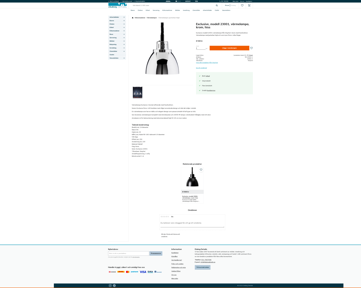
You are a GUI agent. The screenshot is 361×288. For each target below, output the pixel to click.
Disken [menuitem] (140, 10)
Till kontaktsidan (202, 267)
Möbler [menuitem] (177, 10)
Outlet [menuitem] (217, 10)
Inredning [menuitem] (186, 10)
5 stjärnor (168, 216)
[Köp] (229, 48)
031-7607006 (206, 260)
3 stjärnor (165, 216)
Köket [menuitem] (148, 10)
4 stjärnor (166, 216)
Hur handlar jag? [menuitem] (176, 260)
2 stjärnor (163, 216)
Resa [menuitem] (111, 34)
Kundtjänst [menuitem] (249, 1)
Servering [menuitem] (156, 10)
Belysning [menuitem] (113, 44)
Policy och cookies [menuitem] (177, 264)
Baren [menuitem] (133, 10)
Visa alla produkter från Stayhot (207, 63)
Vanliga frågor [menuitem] (175, 271)
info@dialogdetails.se (208, 262)
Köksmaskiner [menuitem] (167, 10)
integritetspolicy (136, 257)
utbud (208, 76)
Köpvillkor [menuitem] (174, 256)
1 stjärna (161, 216)
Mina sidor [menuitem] (236, 1)
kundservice (211, 90)
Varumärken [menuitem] (226, 10)
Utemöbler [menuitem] (196, 10)
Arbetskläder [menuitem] (207, 10)
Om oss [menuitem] (242, 1)
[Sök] (217, 5)
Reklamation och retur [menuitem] (178, 267)
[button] (242, 5)
